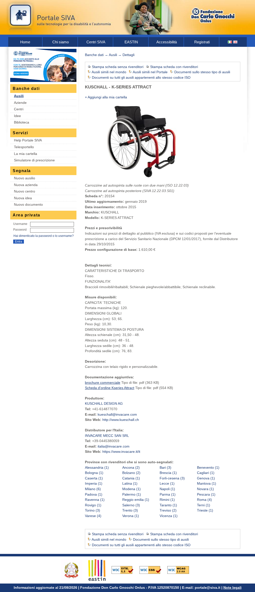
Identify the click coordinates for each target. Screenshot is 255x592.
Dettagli (128, 55)
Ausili (19, 96)
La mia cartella (25, 154)
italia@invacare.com (113, 446)
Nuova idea (23, 198)
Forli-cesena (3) (172, 478)
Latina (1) (129, 483)
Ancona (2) (131, 467)
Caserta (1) (94, 478)
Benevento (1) (208, 467)
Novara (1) (205, 489)
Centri (18, 109)
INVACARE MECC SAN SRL (107, 436)
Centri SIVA (95, 42)
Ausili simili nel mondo (109, 72)
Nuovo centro (24, 191)
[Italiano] (230, 42)
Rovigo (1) (93, 505)
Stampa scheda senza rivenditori (117, 67)
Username (20, 223)
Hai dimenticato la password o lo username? (43, 235)
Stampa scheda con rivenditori (174, 67)
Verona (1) (130, 516)
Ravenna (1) (95, 500)
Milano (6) (93, 489)
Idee (17, 116)
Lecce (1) (167, 483)
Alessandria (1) (97, 467)
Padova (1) (93, 494)
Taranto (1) (168, 505)
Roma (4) (204, 500)
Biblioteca (21, 122)
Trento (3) (130, 510)
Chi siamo (60, 42)
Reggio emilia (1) (135, 500)
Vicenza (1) (169, 516)
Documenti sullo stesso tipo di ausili (202, 72)
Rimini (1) (167, 500)
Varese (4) (93, 516)
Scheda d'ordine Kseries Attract (109, 388)
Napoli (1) (167, 489)
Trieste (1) (205, 510)
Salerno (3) (131, 505)
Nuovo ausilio (24, 178)
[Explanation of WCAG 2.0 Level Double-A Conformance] (180, 570)
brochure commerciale (102, 383)
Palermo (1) (131, 494)
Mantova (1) (206, 483)
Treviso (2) (168, 510)
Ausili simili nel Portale (150, 72)
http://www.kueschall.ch (120, 420)
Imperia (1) (93, 483)
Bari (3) (165, 467)
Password (20, 229)
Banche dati (94, 55)
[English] (235, 42)
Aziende (20, 103)
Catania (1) (131, 478)
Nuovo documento (28, 204)
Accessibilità (166, 42)
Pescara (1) (206, 494)
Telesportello (24, 147)
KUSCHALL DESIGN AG (104, 403)
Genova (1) (206, 478)
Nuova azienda (26, 185)
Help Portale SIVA (28, 140)
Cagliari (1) (205, 473)
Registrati (202, 42)
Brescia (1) (168, 473)
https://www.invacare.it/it (121, 452)
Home (25, 42)
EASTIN (131, 42)
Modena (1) (131, 489)
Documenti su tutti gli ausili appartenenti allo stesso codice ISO (141, 77)
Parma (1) (168, 494)
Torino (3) (92, 510)
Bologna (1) (94, 473)
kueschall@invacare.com (117, 414)
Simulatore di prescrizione (34, 160)
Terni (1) (203, 505)
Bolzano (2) (131, 473)
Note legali (232, 588)
